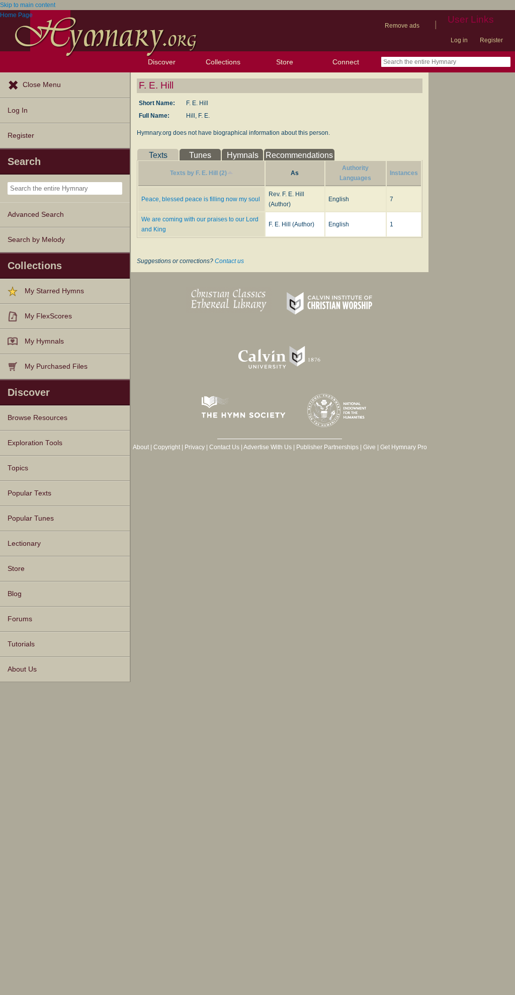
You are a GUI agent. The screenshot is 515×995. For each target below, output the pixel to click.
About (141, 447)
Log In (18, 110)
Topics (18, 468)
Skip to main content (27, 5)
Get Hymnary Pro (403, 447)
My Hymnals (44, 341)
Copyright (166, 447)
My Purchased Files (56, 366)
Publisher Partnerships (327, 447)
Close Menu (42, 85)
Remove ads (402, 25)
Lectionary (24, 543)
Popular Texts (29, 493)
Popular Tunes (31, 518)
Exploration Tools (35, 443)
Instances (404, 173)
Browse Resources (37, 418)
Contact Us (224, 447)
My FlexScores (48, 316)
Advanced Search (36, 214)
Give (369, 447)
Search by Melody (36, 239)
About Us (22, 669)
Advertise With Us (267, 447)
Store (284, 62)
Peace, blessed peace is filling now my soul (200, 199)
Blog (15, 594)
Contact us (229, 261)
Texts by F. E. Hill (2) (198, 173)
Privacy (195, 447)
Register (491, 40)
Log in (459, 40)
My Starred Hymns (54, 291)
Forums (20, 619)
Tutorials (21, 644)
